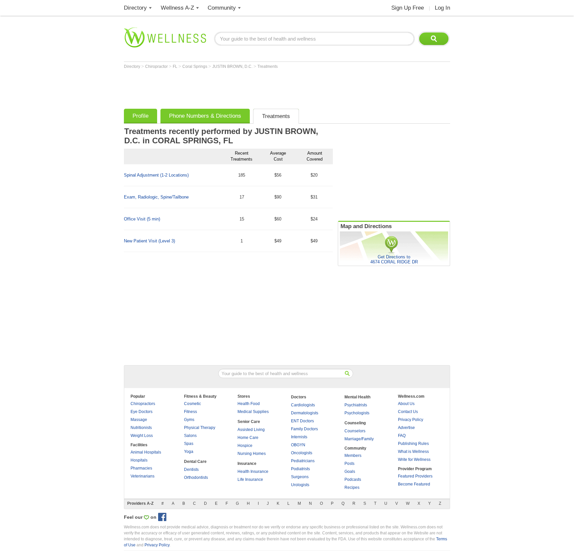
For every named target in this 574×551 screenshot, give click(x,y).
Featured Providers (415, 476)
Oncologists (301, 453)
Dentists (191, 469)
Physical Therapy (199, 427)
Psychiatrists (355, 405)
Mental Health (357, 397)
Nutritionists (141, 427)
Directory (135, 8)
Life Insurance (250, 479)
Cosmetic (192, 403)
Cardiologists (303, 405)
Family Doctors (304, 429)
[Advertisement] (245, 87)
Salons (190, 435)
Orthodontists (196, 477)
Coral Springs (195, 66)
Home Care (248, 437)
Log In (442, 8)
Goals (349, 471)
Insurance (247, 463)
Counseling (355, 423)
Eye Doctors (141, 411)
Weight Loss (142, 435)
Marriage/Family (359, 439)
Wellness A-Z (177, 8)
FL (175, 66)
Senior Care (249, 421)
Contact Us (408, 411)
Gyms (189, 419)
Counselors (354, 431)
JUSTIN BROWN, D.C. (232, 66)
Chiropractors (143, 403)
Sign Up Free (407, 8)
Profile (140, 116)
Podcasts (352, 479)
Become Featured (414, 484)
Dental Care (195, 461)
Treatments (267, 66)
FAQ (402, 435)
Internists (299, 437)
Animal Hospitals (146, 452)
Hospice (245, 445)
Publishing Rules (413, 443)
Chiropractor (157, 66)
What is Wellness (413, 451)
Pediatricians (303, 461)
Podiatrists (300, 469)
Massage (139, 419)
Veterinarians (142, 476)
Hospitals (139, 460)
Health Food (249, 403)
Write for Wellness (414, 459)
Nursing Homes (252, 453)
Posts (349, 463)
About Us (406, 403)
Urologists (300, 484)
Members (352, 455)
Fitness (190, 411)
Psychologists (356, 413)
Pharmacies (141, 468)
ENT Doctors (302, 421)
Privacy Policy (410, 419)
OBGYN (298, 445)
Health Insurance (253, 471)
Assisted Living (251, 429)
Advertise (406, 427)
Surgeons (300, 477)
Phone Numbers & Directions (205, 116)
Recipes (351, 487)
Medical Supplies (253, 411)
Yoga (188, 451)
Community (222, 8)
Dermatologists (304, 413)
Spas (188, 443)
